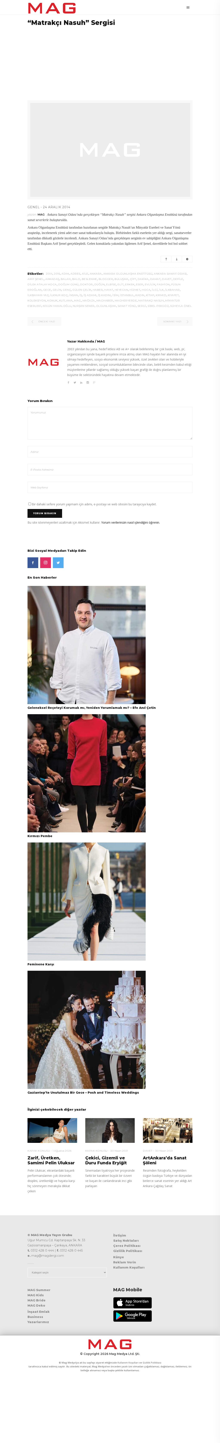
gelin (57, 289)
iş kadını (104, 295)
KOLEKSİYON (37, 300)
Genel (34, 207)
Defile (178, 279)
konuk (52, 300)
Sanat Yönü (127, 305)
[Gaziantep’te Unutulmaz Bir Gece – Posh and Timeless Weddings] (87, 1029)
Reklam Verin (124, 1262)
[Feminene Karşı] (87, 901)
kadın (139, 295)
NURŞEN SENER (84, 305)
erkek (129, 284)
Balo (76, 279)
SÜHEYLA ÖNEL (181, 305)
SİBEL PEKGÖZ (158, 305)
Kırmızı (161, 295)
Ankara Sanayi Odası (170, 273)
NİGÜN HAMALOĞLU (57, 305)
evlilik (150, 284)
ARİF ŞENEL (36, 279)
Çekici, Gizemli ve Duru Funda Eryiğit (106, 1160)
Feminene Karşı (41, 964)
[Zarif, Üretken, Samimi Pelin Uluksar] (52, 1130)
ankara (96, 273)
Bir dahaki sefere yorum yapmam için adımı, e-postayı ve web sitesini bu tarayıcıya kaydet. (94, 504)
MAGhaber (104, 300)
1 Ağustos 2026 (62, 1150)
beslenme (89, 279)
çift (133, 279)
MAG (41, 214)
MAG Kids (36, 1295)
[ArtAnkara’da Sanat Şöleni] (167, 1130)
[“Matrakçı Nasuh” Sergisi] (44, 362)
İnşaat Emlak (39, 1312)
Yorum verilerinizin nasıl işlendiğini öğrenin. (130, 522)
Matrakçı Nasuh (151, 300)
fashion (163, 284)
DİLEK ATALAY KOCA (42, 284)
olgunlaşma (106, 305)
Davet (148, 1150)
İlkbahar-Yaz (38, 295)
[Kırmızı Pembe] (87, 773)
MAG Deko (36, 1305)
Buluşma (121, 279)
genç (67, 289)
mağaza (88, 300)
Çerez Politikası (127, 1246)
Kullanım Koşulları (129, 1267)
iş (80, 295)
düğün (99, 284)
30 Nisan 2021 (119, 1150)
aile (85, 273)
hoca (146, 289)
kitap (150, 295)
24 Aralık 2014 (56, 207)
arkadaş (52, 279)
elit (121, 284)
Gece (47, 289)
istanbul (127, 295)
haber (98, 289)
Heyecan (121, 289)
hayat (108, 289)
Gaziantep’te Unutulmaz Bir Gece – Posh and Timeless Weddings (83, 1092)
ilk (161, 289)
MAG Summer (39, 1290)
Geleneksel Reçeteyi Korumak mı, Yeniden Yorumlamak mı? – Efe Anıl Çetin (92, 708)
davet (167, 279)
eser (139, 284)
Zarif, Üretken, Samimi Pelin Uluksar (51, 1160)
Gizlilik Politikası (127, 1251)
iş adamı (90, 295)
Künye (118, 1257)
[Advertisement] (110, 61)
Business (35, 1317)
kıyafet (173, 295)
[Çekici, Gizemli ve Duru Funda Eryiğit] (110, 1130)
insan (73, 295)
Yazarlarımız (38, 1322)
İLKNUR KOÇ (59, 295)
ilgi (155, 289)
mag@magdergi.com (47, 1256)
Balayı (66, 279)
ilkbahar (172, 289)
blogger (106, 279)
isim (115, 295)
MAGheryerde (126, 300)
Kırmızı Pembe (40, 836)
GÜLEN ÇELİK (81, 289)
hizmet (135, 289)
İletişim (119, 1235)
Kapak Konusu (39, 1150)
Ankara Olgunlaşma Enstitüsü (128, 273)
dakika (143, 279)
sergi (142, 305)
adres (75, 273)
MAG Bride (37, 1300)
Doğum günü (68, 284)
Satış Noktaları (126, 1241)
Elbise (111, 284)
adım (65, 273)
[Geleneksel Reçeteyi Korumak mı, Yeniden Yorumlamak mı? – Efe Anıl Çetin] (87, 645)
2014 (49, 273)
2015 (57, 273)
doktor (86, 284)
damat (155, 279)
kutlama (66, 300)
